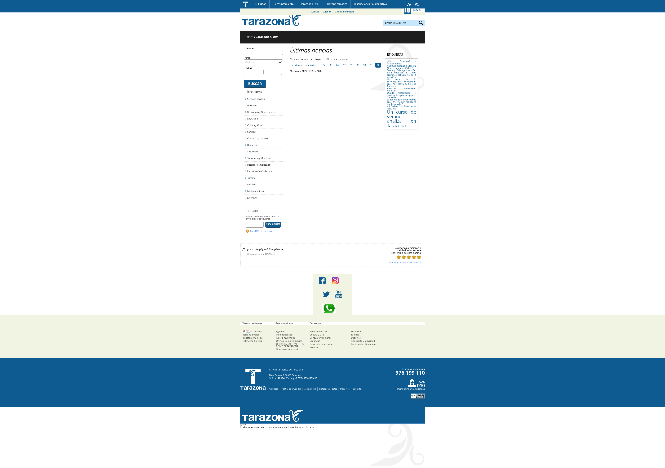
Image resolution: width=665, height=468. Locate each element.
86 (337, 65)
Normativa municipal (287, 349)
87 (344, 65)
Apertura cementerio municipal (401, 89)
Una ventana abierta (272, 415)
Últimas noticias (284, 334)
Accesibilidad (310, 388)
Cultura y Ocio (254, 125)
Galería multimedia (344, 11)
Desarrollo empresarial (259, 164)
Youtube (338, 294)
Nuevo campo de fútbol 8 (400, 68)
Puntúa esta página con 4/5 (414, 257)
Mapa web (345, 388)
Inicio (245, 4)
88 (351, 65)
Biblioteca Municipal (252, 337)
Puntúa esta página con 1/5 (399, 257)
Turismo (251, 177)
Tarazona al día (309, 4)
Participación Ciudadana (259, 171)
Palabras (249, 48)
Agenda (327, 11)
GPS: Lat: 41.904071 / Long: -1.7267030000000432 (293, 378)
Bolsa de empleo (250, 334)
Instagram (338, 280)
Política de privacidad (291, 388)
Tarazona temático (336, 4)
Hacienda (252, 105)
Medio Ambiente (255, 191)
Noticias (315, 11)
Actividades (256, 331)
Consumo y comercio (258, 138)
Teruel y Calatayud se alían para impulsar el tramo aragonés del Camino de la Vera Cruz (401, 74)
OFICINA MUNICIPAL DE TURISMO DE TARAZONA (290, 345)
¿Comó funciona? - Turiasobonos (401, 62)
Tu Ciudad (260, 4)
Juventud (252, 197)
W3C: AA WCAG (418, 396)
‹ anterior (311, 65)
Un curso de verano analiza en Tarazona (401, 119)
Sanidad (251, 131)
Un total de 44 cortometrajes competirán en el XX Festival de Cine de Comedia (401, 83)
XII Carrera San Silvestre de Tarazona (401, 107)
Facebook (322, 280)
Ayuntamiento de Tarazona (272, 20)
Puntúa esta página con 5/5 (419, 257)
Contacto (357, 388)
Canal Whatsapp (332, 308)
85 (331, 65)
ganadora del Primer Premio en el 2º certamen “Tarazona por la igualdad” (401, 102)
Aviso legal (273, 388)
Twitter (326, 294)
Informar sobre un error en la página (405, 262)
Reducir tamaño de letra (408, 4)
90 (364, 65)
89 (358, 65)
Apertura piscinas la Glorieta (401, 65)
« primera (297, 65)
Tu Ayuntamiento (283, 4)
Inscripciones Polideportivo (370, 4)
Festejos (251, 184)
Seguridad (252, 151)
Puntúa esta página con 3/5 (409, 257)
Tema (247, 58)
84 (324, 65)
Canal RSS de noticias (261, 231)
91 (371, 65)
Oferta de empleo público (289, 340)
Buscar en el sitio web (395, 22)
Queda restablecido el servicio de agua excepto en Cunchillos (401, 95)
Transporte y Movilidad (259, 158)
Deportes (252, 145)
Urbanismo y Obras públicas (261, 112)
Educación (252, 118)
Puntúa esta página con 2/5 (404, 257)
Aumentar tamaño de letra (416, 4)
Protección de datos (328, 388)
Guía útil (417, 10)
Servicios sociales (256, 98)
